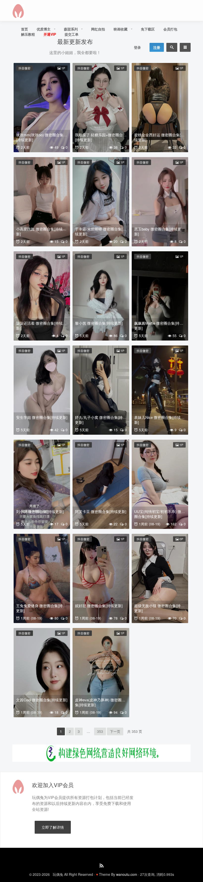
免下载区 (148, 29)
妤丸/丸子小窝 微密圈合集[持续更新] (100, 420)
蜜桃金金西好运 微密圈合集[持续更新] (159, 137)
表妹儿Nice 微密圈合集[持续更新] (159, 420)
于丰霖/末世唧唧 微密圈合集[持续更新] (100, 231)
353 (100, 731)
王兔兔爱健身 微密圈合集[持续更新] (41, 608)
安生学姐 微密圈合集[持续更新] (41, 417)
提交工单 (71, 34)
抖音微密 (24, 68)
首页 (24, 29)
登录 (137, 47)
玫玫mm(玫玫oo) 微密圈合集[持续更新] (39, 137)
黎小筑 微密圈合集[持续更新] (99, 323)
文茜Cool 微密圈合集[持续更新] (41, 699)
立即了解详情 (53, 827)
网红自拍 (98, 29)
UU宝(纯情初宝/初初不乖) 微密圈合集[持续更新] (159, 514)
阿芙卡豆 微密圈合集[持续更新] (100, 511)
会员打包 (170, 29)
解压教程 (28, 34)
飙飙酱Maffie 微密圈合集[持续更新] (158, 325)
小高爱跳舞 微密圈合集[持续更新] (41, 231)
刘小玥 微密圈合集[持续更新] (40, 511)
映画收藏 (120, 29)
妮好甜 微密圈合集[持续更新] (99, 605)
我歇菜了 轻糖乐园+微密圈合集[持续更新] (101, 137)
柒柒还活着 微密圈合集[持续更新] (41, 325)
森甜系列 (71, 29)
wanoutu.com (126, 874)
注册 (156, 47)
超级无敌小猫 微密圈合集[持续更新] (159, 608)
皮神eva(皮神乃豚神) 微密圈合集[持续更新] (100, 702)
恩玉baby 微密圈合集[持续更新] (157, 231)
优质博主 (44, 29)
